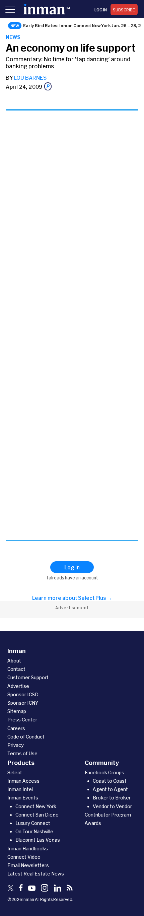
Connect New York (35, 806)
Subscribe (124, 9)
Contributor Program (108, 815)
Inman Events (22, 797)
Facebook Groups (104, 772)
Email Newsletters (28, 865)
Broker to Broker (112, 797)
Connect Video (24, 857)
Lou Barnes (30, 77)
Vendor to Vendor (112, 806)
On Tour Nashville (34, 831)
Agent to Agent (110, 789)
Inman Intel (20, 789)
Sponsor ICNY (22, 703)
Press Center (22, 719)
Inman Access (23, 781)
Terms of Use (22, 753)
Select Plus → (95, 598)
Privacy (15, 745)
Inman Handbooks (27, 848)
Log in (100, 9)
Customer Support (28, 677)
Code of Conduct (26, 736)
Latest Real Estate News (35, 873)
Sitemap (16, 711)
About (14, 660)
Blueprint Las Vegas (37, 840)
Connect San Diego (37, 815)
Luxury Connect (32, 823)
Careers (16, 728)
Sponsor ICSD (23, 694)
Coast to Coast (110, 781)
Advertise (18, 686)
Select (14, 772)
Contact (16, 669)
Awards (93, 823)
